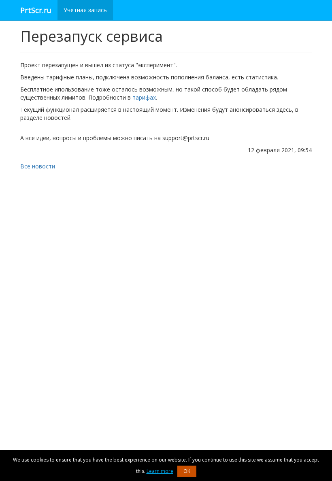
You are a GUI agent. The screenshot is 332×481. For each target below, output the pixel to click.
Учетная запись (85, 10)
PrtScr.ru (35, 10)
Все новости (37, 166)
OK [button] (186, 471)
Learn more (160, 471)
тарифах (144, 97)
